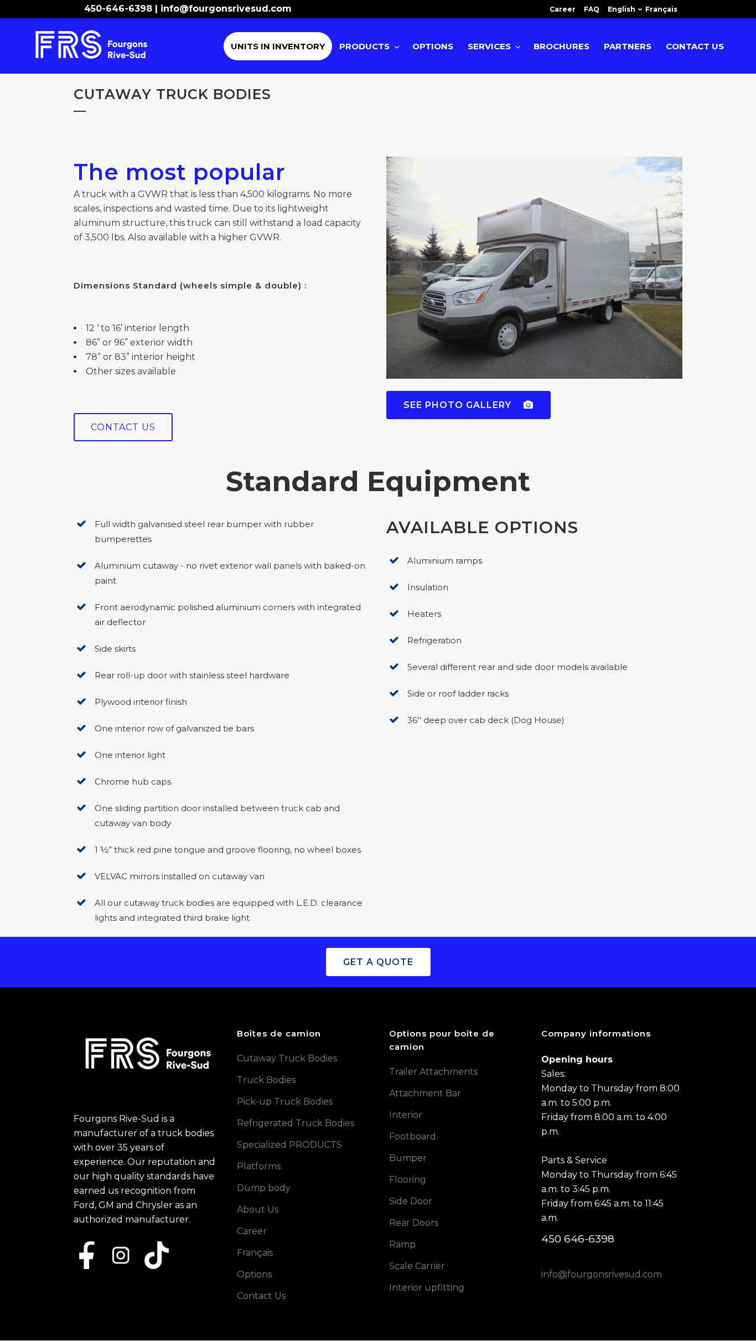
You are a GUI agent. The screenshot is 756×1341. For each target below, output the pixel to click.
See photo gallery (458, 405)
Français (661, 9)
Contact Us (261, 1296)
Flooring (407, 1179)
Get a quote (378, 962)
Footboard (412, 1136)
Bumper (408, 1158)
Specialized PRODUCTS (289, 1144)
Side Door (410, 1201)
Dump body (264, 1188)
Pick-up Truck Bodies (285, 1101)
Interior (405, 1115)
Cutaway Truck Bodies (287, 1058)
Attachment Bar (425, 1093)
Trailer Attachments (433, 1071)
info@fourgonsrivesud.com (226, 8)
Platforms (259, 1166)
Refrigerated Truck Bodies (295, 1123)
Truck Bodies (266, 1080)
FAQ (591, 9)
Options (254, 1274)
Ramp (402, 1244)
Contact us (123, 427)
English (621, 9)
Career (563, 9)
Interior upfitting (426, 1287)
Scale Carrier (417, 1266)
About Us (257, 1209)
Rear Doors (413, 1223)
